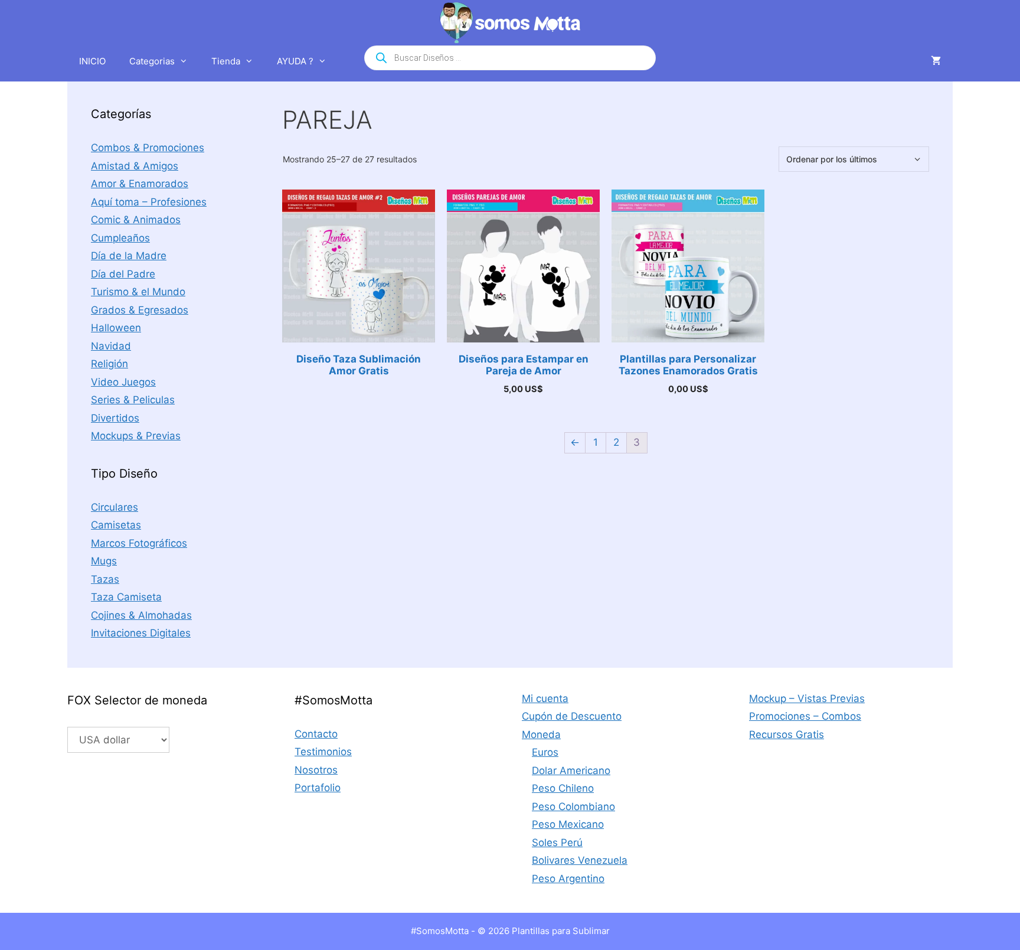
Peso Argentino (568, 878)
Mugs (104, 561)
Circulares (114, 507)
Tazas (105, 579)
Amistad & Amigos (134, 166)
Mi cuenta (545, 698)
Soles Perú (557, 842)
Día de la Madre (128, 256)
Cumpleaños (120, 238)
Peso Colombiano (573, 806)
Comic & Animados (136, 220)
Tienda (225, 61)
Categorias (152, 61)
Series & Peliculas (133, 400)
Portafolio (318, 788)
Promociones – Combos (805, 716)
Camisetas (116, 525)
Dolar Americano (571, 770)
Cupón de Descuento (572, 716)
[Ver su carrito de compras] (936, 61)
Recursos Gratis (786, 734)
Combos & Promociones (147, 148)
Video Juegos (123, 382)
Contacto (316, 734)
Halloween (116, 328)
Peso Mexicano (568, 824)
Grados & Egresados (139, 310)
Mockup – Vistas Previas (807, 698)
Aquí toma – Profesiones (149, 202)
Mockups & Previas (136, 436)
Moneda (541, 734)
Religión (109, 364)
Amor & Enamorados (139, 184)
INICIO (92, 61)
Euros (545, 752)
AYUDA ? (295, 61)
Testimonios (323, 752)
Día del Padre (123, 274)
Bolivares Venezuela (579, 860)
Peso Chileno (563, 788)
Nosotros (316, 770)
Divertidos (115, 418)
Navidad (111, 346)
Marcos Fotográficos (139, 543)
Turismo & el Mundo (138, 292)
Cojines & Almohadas (141, 615)
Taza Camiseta (126, 597)
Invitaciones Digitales (141, 633)
